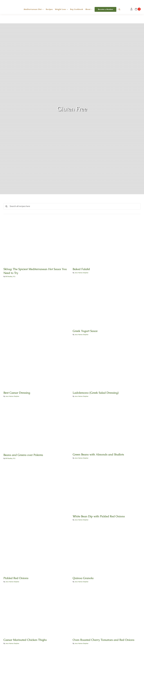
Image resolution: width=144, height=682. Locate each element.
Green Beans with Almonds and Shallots (106, 424)
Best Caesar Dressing (37, 362)
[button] (119, 9)
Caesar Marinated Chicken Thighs (37, 609)
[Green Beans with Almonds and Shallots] (107, 426)
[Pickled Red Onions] (37, 550)
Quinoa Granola (106, 548)
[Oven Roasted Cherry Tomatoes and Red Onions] (107, 612)
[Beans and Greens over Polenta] (37, 426)
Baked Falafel (106, 239)
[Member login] (131, 9)
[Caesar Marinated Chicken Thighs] (37, 612)
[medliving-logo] (11, 2)
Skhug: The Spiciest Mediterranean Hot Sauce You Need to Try (37, 237)
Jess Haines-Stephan (81, 273)
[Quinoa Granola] (107, 550)
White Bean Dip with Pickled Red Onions (106, 486)
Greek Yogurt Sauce (106, 300)
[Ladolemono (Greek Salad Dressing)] (107, 364)
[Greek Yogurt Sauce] (107, 303)
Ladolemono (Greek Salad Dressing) (106, 362)
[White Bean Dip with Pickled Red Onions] (107, 488)
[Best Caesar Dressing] (37, 364)
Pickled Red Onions (37, 548)
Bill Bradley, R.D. (10, 276)
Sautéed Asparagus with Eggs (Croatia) (37, 671)
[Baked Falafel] (107, 241)
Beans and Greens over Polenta (37, 424)
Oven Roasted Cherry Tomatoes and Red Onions (106, 609)
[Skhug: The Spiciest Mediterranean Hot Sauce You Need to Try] (37, 241)
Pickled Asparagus (106, 671)
